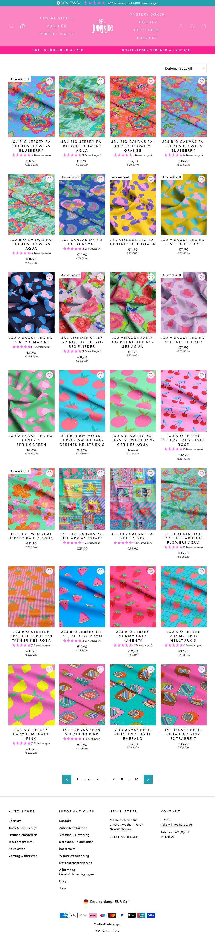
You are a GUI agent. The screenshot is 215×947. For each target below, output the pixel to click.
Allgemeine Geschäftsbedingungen (76, 872)
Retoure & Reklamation (76, 842)
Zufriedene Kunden (73, 828)
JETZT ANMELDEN (124, 837)
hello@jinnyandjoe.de (176, 824)
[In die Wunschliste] (50, 81)
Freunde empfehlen (22, 835)
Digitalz (147, 22)
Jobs (63, 888)
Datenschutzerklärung (76, 863)
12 (136, 779)
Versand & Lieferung (74, 835)
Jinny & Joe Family (22, 828)
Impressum (67, 849)
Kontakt (65, 821)
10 (123, 779)
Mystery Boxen (147, 14)
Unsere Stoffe (57, 18)
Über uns (147, 38)
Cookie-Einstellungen (107, 924)
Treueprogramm (20, 842)
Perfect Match (57, 34)
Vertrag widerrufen (22, 856)
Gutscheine (147, 30)
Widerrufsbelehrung (74, 856)
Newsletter (16, 849)
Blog (62, 881)
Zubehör (57, 26)
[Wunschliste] (192, 26)
